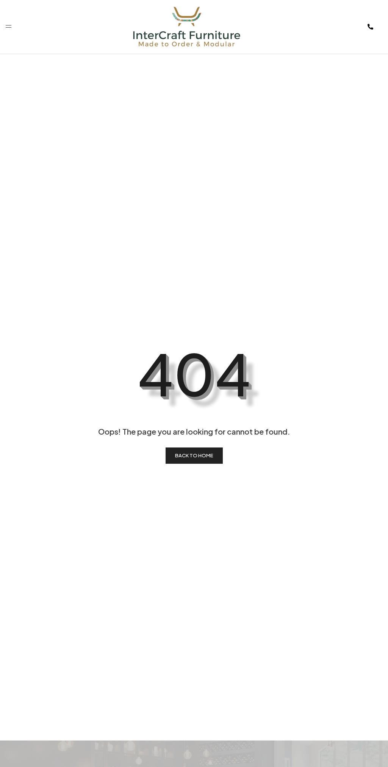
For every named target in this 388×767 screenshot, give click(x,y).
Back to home (194, 455)
